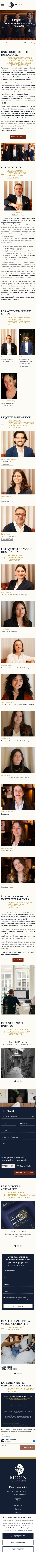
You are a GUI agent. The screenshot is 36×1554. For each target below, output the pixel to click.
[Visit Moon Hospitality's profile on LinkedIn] (2, 1440)
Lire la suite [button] (5, 1437)
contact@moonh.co (18, 1495)
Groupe (18, 1509)
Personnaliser (18, 1542)
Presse (18, 1513)
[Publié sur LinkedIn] (34, 1440)
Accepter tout (18, 1536)
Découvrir (18, 1358)
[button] (3, 1058)
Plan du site (18, 1506)
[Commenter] (5, 1447)
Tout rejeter (18, 1549)
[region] (18, 1534)
